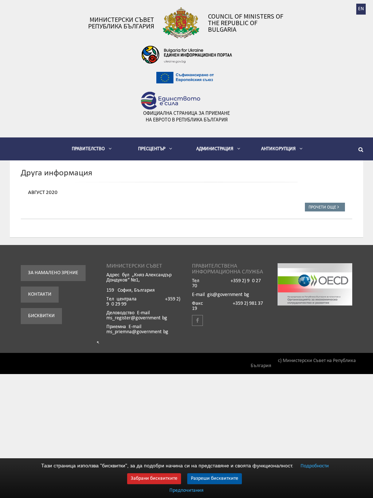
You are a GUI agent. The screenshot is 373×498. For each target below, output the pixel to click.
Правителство (88, 148)
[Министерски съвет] (181, 22)
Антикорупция (278, 148)
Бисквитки (41, 316)
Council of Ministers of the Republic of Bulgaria (245, 23)
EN (361, 9)
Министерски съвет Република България (121, 23)
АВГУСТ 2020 (43, 192)
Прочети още (323, 207)
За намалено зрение (53, 273)
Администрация (214, 148)
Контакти (39, 294)
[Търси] (362, 150)
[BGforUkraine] (186, 55)
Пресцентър (151, 148)
